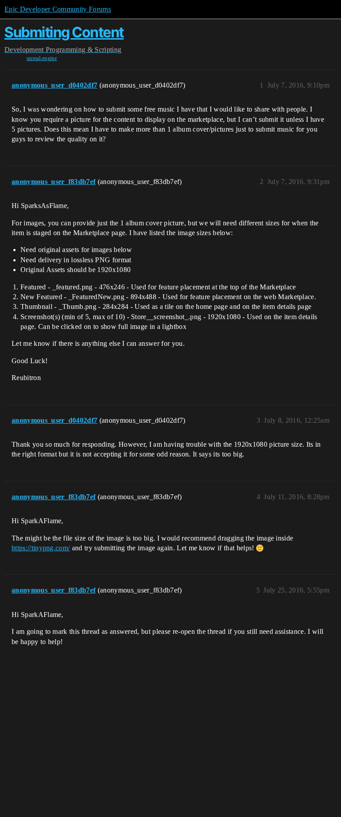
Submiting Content (64, 32)
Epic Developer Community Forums (57, 9)
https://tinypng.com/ (41, 548)
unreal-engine (42, 58)
